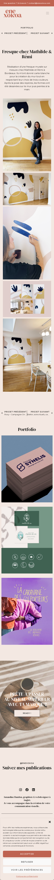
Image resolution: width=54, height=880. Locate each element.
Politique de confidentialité (27, 876)
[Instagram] (20, 790)
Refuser (27, 861)
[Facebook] (27, 790)
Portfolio (27, 28)
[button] (49, 821)
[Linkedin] (33, 790)
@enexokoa (27, 763)
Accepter (27, 853)
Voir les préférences (27, 869)
